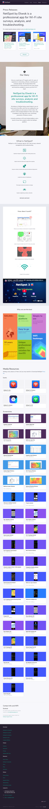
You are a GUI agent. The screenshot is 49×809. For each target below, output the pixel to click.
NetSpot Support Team (7, 716)
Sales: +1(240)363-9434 (9, 797)
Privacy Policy (5, 775)
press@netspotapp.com (29, 29)
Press (39, 2)
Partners (35, 2)
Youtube (44, 806)
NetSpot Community (7, 762)
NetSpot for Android (7, 735)
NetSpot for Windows (7, 730)
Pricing (4, 751)
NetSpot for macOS (7, 732)
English (44, 801)
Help (31, 2)
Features (27, 2)
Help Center (5, 759)
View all (24, 54)
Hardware (5, 769)
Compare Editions (6, 740)
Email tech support (8, 795)
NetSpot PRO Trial (7, 753)
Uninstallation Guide (7, 785)
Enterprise (44, 2)
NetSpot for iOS (6, 737)
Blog (4, 766)
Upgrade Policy (6, 780)
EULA (4, 777)
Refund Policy (5, 782)
